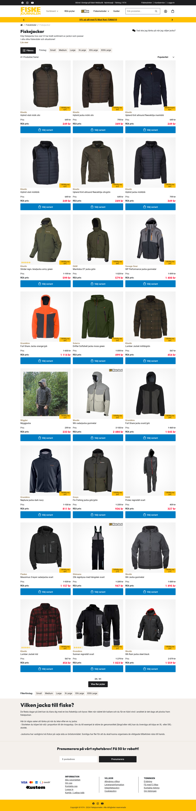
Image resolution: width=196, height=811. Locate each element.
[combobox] (139, 11)
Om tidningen (150, 791)
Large (72, 50)
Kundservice (160, 3)
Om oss (68, 783)
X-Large (82, 50)
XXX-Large (106, 50)
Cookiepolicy (111, 791)
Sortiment (51, 11)
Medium (63, 50)
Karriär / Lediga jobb (74, 792)
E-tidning (148, 781)
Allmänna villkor (112, 781)
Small (53, 50)
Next (172, 19)
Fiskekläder (31, 25)
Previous (23, 19)
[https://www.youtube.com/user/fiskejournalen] (32, 2)
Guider (116, 11)
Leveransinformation (114, 784)
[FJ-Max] (85, 11)
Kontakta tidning (151, 788)
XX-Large (93, 50)
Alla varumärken (72, 780)
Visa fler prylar (98, 684)
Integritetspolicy (112, 788)
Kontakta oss (71, 786)
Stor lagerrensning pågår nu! (98, 19)
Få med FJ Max (151, 784)
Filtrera (30, 50)
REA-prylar (70, 11)
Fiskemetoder (100, 11)
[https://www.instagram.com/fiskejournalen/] (27, 2)
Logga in (171, 3)
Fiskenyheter (146, 3)
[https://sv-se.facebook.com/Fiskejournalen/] (22, 2)
